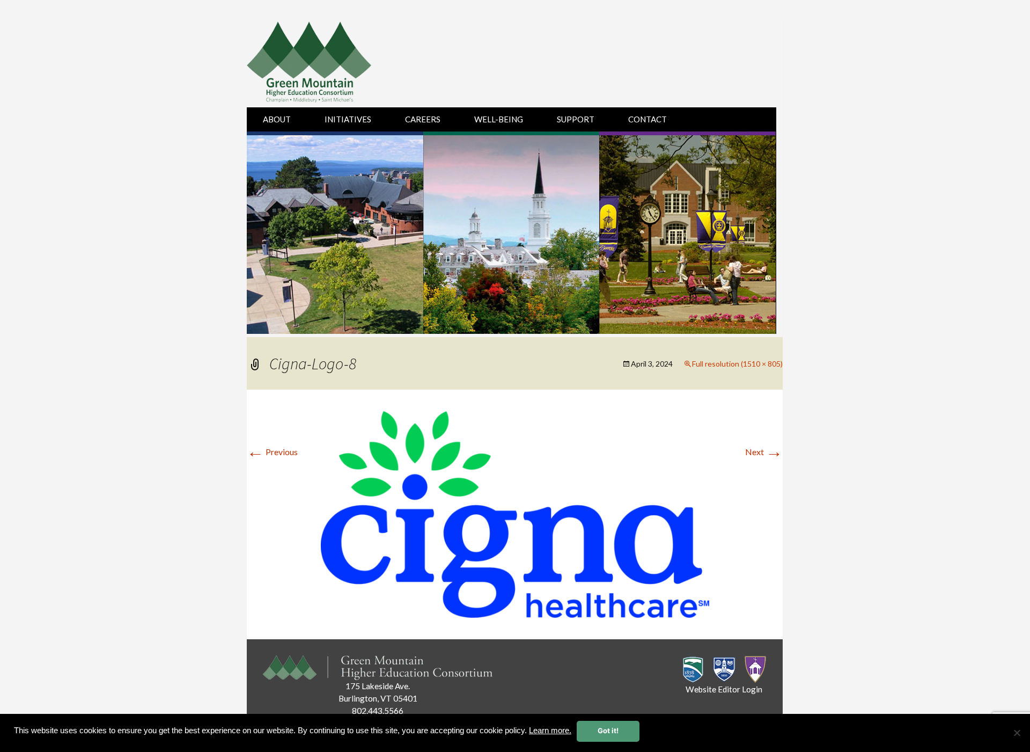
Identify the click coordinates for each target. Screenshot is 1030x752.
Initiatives (348, 119)
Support (575, 119)
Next (764, 452)
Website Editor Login (724, 689)
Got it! (608, 730)
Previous (272, 452)
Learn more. (550, 730)
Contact (647, 119)
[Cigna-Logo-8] (515, 513)
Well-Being (498, 119)
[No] (1016, 732)
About (277, 119)
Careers (422, 119)
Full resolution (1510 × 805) (737, 363)
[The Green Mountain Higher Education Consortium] (320, 64)
